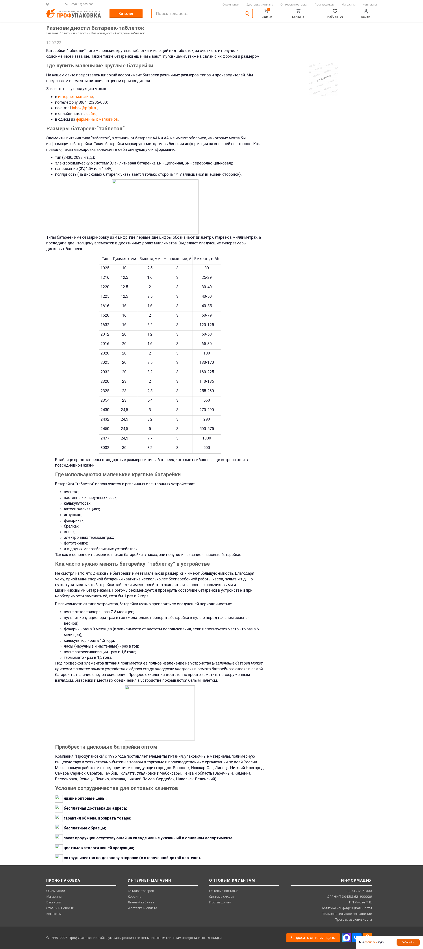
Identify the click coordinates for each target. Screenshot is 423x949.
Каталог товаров (141, 890)
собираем (371, 942)
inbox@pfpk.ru (84, 107)
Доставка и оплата (260, 4)
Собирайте (408, 942)
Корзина (134, 896)
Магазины (349, 4)
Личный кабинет (141, 902)
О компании (231, 4)
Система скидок (221, 896)
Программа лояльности (353, 919)
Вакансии (53, 902)
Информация (356, 880)
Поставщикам (324, 4)
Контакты (370, 4)
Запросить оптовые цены (313, 937)
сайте (91, 113)
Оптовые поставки (294, 4)
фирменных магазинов (97, 119)
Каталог (126, 13)
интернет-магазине (75, 96)
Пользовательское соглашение (347, 913)
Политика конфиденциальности (346, 908)
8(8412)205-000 (359, 890)
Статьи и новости (60, 908)
